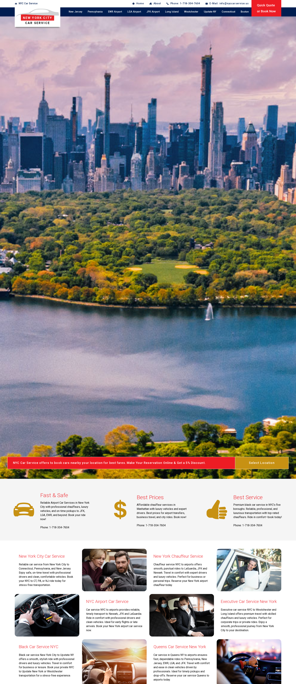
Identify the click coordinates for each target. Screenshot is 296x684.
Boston (245, 11)
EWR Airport (115, 11)
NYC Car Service (28, 3)
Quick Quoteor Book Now (266, 8)
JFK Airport (153, 11)
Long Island (172, 11)
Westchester (191, 11)
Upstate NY (210, 11)
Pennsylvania (95, 11)
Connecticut (228, 11)
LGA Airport (134, 11)
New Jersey (75, 11)
